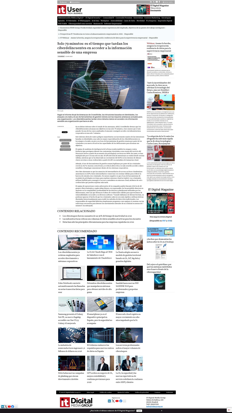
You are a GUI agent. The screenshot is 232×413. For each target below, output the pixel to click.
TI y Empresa (151, 21)
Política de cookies (106, 392)
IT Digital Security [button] (93, 18)
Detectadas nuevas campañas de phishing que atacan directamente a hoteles (71, 376)
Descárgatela (155, 10)
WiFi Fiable (62, 24)
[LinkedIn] (151, 2)
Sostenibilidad (116, 21)
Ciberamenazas (65, 146)
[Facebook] (159, 2)
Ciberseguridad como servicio (80, 24)
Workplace (105, 21)
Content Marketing (152, 18)
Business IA (98, 24)
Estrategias (166, 18)
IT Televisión (71, 21)
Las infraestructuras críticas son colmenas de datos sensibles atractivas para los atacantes (102, 219)
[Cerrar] (161, 410)
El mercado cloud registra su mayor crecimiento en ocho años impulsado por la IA (128, 317)
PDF (164, 221)
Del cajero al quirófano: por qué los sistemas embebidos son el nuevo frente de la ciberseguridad (159, 268)
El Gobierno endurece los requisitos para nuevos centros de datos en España (100, 348)
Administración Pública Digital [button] (70, 18)
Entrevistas (138, 18)
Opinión (61, 21)
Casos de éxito (129, 21)
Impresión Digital (165, 21)
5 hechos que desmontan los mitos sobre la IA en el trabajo (160, 240)
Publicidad (169, 392)
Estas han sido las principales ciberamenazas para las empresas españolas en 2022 (98, 222)
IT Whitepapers (84, 21)
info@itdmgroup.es (154, 406)
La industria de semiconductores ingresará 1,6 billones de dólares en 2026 (71, 348)
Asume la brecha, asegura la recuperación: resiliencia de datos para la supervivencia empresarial (159, 47)
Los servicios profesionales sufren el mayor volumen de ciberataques (128, 348)
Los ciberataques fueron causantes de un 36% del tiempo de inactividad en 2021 (97, 216)
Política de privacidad (142, 392)
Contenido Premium (124, 18)
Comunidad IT (108, 18)
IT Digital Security (65, 149)
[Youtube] (157, 2)
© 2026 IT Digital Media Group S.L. (70, 392)
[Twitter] (154, 2)
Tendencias (65, 143)
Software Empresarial (113, 24)
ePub (169, 221)
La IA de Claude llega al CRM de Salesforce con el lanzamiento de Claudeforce (99, 255)
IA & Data (95, 21)
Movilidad (141, 21)
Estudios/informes (65, 140)
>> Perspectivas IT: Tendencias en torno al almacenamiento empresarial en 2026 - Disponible (95, 34)
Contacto (157, 392)
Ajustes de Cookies (123, 392)
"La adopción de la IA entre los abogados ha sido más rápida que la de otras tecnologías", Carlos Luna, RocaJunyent (160, 140)
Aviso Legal (90, 392)
